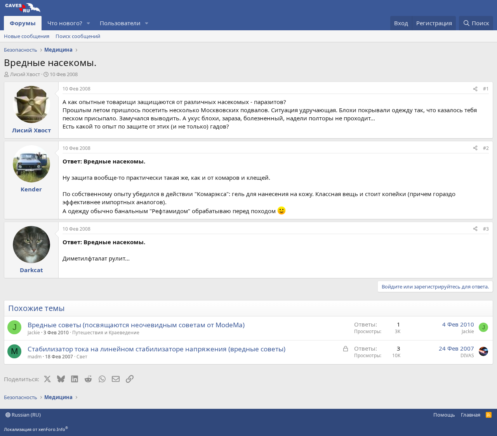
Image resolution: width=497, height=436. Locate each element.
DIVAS (467, 355)
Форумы (23, 23)
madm (35, 356)
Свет (81, 356)
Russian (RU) (25, 414)
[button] (88, 23)
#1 (486, 88)
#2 (486, 148)
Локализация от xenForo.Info (36, 429)
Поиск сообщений (78, 36)
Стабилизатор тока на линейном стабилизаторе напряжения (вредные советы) (156, 348)
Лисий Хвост (25, 74)
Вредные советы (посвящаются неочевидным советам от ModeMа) (136, 324)
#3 (486, 229)
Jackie (34, 332)
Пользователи (120, 23)
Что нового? (64, 23)
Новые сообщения (26, 36)
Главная (470, 414)
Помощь (444, 414)
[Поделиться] (475, 89)
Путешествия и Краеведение (105, 332)
